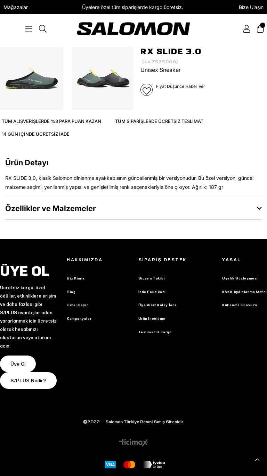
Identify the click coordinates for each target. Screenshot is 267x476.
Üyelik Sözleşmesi (240, 278)
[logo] (133, 28)
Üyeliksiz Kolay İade (157, 305)
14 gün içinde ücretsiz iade (36, 134)
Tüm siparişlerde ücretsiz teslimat (159, 121)
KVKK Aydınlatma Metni (244, 292)
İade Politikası (152, 292)
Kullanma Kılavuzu (239, 305)
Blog (71, 292)
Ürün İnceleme (151, 318)
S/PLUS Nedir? (28, 380)
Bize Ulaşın (251, 7)
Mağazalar (15, 7)
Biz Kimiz (76, 278)
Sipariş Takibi (151, 278)
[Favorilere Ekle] (146, 90)
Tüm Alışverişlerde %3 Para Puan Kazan (51, 121)
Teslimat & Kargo (155, 332)
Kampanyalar (79, 318)
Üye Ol (17, 363)
